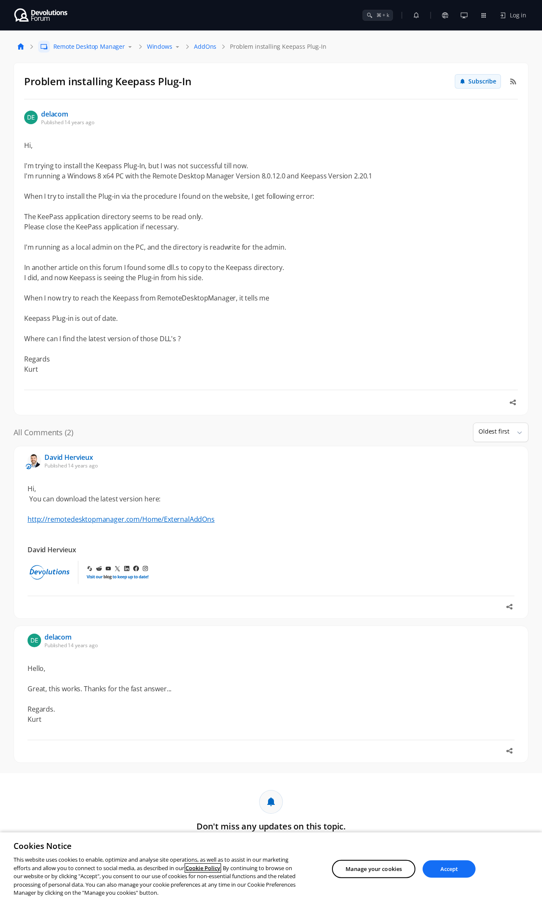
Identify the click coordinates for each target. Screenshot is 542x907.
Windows (159, 46)
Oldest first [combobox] (493, 431)
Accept (449, 869)
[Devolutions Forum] (41, 15)
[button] (516, 432)
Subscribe (482, 81)
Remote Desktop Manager (89, 46)
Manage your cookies (374, 869)
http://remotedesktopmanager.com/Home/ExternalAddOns (121, 519)
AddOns (205, 46)
